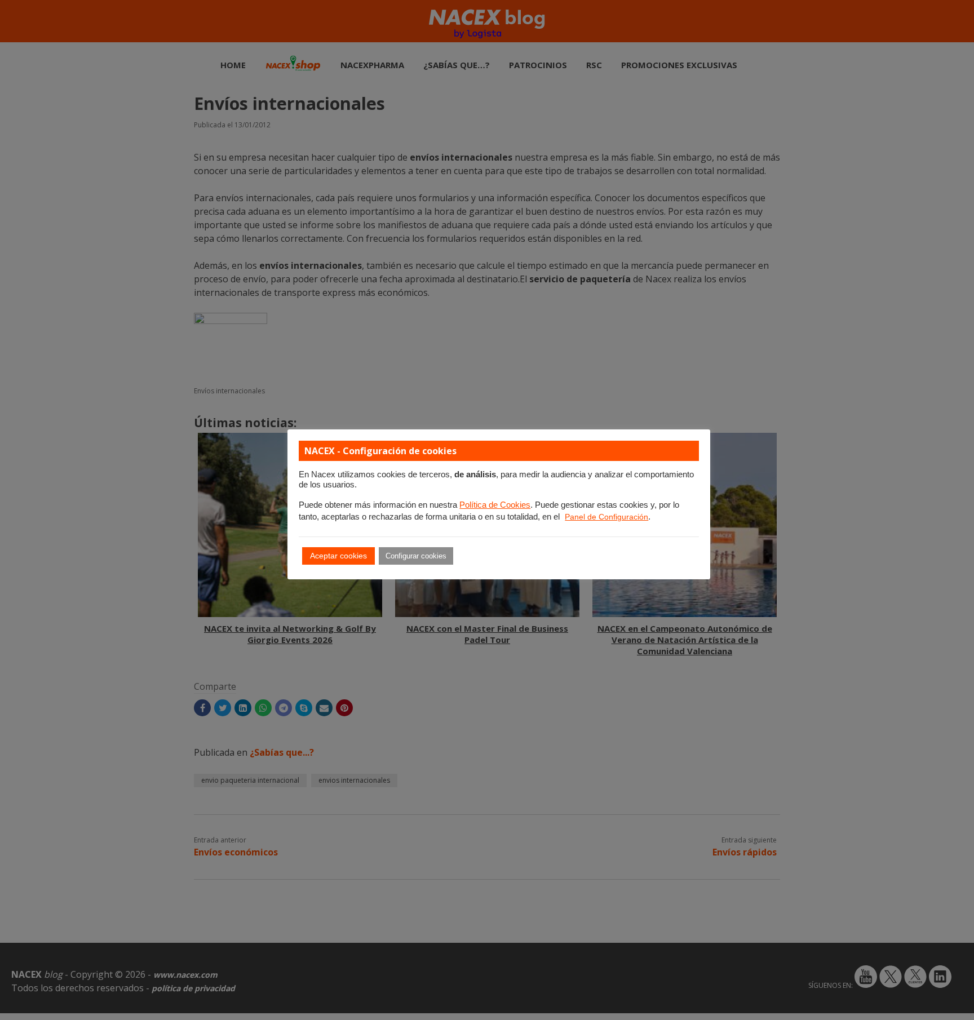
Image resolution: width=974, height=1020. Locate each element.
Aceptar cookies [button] (338, 555)
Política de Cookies (494, 504)
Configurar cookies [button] (416, 556)
